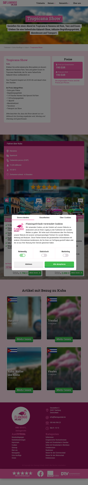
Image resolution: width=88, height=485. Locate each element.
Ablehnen (28, 264)
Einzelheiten (44, 218)
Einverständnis (23, 218)
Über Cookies (65, 218)
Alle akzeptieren (59, 264)
